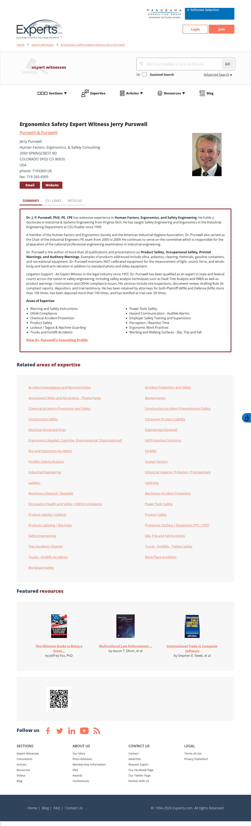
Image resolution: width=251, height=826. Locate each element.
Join (221, 29)
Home (20, 45)
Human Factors (156, 461)
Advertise (134, 759)
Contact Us (74, 808)
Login (195, 29)
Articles (132, 93)
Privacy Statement (196, 759)
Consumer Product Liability (165, 419)
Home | (33, 808)
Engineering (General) (161, 430)
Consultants (24, 759)
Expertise (97, 93)
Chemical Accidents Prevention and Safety (59, 408)
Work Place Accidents (160, 557)
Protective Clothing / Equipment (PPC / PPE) (177, 525)
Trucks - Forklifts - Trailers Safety (168, 546)
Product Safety (156, 514)
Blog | (47, 808)
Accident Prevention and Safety (168, 387)
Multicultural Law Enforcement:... (125, 646)
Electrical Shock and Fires (47, 430)
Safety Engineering (42, 536)
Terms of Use (193, 753)
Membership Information (89, 764)
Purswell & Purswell (38, 132)
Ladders (34, 483)
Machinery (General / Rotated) (50, 493)
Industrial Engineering (44, 472)
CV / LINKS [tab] (53, 200)
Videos (21, 775)
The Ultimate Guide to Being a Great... (58, 648)
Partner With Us (138, 781)
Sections (56, 93)
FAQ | (58, 808)
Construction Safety (43, 419)
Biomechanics (155, 398)
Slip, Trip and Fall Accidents (165, 536)
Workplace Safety (41, 567)
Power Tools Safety (159, 504)
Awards (77, 775)
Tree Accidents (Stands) (45, 546)
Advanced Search (216, 74)
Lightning (152, 483)
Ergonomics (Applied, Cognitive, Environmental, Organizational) (75, 440)
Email (29, 185)
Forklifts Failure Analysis (46, 461)
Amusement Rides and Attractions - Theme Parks (64, 398)
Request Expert (138, 764)
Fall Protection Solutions (163, 440)
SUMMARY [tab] (31, 200)
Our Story (79, 753)
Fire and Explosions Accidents (50, 451)
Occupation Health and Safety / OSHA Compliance (65, 504)
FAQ (75, 770)
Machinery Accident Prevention (168, 493)
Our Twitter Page (139, 775)
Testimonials (81, 781)
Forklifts (151, 451)
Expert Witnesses (28, 753)
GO (227, 64)
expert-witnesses (42, 45)
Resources (172, 93)
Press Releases (82, 759)
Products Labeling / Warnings (50, 525)
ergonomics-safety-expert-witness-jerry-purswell (93, 45)
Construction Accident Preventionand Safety (177, 408)
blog (210, 93)
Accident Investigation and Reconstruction (59, 387)
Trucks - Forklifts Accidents (48, 557)
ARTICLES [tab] (75, 200)
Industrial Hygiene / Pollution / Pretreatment (178, 472)
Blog (19, 781)
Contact (133, 753)
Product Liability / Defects (47, 514)
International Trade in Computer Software (192, 648)
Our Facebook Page (141, 770)
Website (52, 185)
